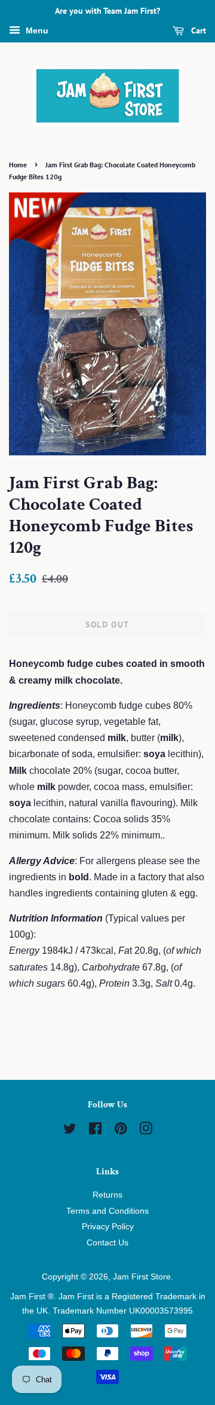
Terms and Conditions (107, 1211)
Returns (107, 1194)
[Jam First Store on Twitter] (69, 1131)
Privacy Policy (108, 1226)
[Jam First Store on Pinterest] (120, 1131)
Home (18, 164)
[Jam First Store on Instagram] (145, 1131)
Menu (35, 30)
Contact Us (107, 1242)
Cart (197, 30)
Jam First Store (142, 1276)
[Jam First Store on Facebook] (95, 1131)
